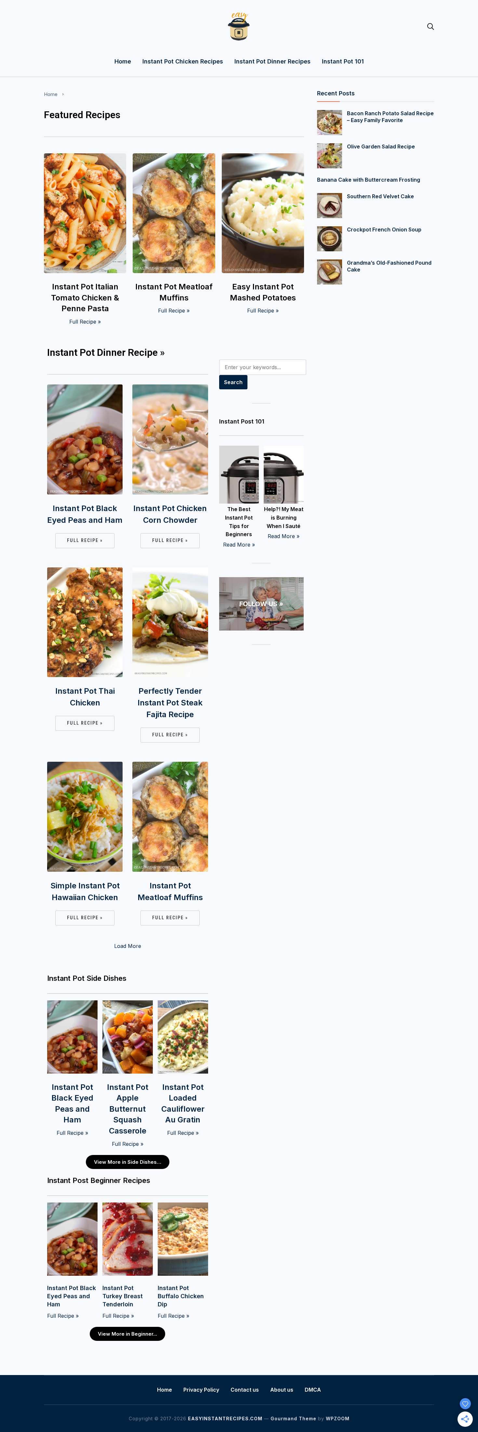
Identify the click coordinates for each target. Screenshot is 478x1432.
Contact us (245, 1389)
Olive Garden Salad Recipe (381, 146)
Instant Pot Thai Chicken (85, 696)
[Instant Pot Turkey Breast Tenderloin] (127, 1206)
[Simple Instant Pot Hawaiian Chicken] (85, 766)
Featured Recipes (82, 114)
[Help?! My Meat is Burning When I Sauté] (284, 450)
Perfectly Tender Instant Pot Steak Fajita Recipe (170, 702)
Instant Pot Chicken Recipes (182, 61)
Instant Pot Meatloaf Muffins (174, 292)
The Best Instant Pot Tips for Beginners (239, 521)
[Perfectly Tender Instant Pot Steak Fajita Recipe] (170, 571)
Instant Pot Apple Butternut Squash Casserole (127, 1108)
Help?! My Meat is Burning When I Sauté (283, 517)
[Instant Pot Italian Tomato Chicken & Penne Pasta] (85, 157)
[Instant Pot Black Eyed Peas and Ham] (85, 388)
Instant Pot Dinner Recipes (272, 61)
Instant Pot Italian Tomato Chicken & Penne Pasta (85, 297)
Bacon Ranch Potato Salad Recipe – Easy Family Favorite (390, 116)
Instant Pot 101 (343, 61)
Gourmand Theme (293, 1418)
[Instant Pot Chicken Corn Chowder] (170, 388)
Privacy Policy (201, 1389)
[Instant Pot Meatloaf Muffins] (174, 157)
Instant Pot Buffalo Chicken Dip (181, 1296)
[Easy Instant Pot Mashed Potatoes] (263, 157)
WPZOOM (338, 1418)
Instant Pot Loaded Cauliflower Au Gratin (183, 1103)
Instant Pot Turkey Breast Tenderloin (122, 1296)
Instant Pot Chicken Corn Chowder (170, 514)
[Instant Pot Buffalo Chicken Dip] (183, 1206)
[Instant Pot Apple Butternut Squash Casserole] (127, 1004)
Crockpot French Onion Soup (384, 229)
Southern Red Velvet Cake (380, 196)
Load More (127, 946)
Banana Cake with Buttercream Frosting (368, 179)
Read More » (239, 544)
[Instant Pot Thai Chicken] (85, 571)
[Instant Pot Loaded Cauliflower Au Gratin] (183, 1004)
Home (122, 61)
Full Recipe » (85, 321)
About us (281, 1389)
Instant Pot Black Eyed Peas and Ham (85, 514)
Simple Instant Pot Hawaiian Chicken (85, 891)
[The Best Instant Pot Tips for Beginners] (239, 450)
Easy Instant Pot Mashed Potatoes (263, 292)
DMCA (313, 1389)
